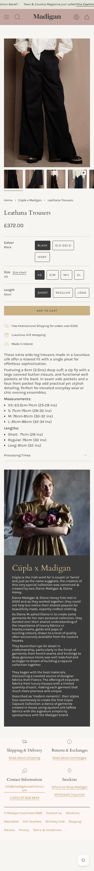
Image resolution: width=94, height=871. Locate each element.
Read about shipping (24, 758)
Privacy (24, 830)
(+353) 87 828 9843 (24, 798)
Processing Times (17, 455)
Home (8, 200)
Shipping (75, 821)
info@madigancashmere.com (24, 788)
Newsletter (11, 821)
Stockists (73, 813)
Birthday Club (55, 821)
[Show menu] (7, 17)
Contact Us (54, 813)
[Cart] (87, 17)
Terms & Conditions (47, 830)
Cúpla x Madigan (30, 200)
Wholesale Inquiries (69, 794)
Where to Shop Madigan (69, 787)
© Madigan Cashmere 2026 (23, 813)
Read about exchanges (69, 758)
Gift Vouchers (32, 821)
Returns (9, 830)
